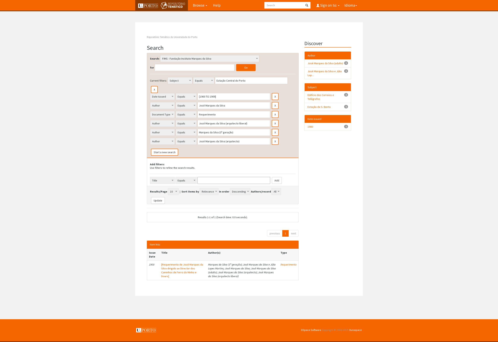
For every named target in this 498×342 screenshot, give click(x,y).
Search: (155, 58)
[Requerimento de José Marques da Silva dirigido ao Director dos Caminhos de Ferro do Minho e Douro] (182, 270)
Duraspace (355, 330)
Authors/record (261, 191)
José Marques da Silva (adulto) (325, 63)
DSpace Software (311, 330)
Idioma (349, 5)
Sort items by (190, 191)
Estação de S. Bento (319, 107)
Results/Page (158, 191)
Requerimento (288, 264)
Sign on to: (328, 5)
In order (224, 191)
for (152, 67)
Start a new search (164, 152)
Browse (199, 5)
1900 (310, 126)
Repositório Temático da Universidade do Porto (172, 37)
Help (217, 5)
